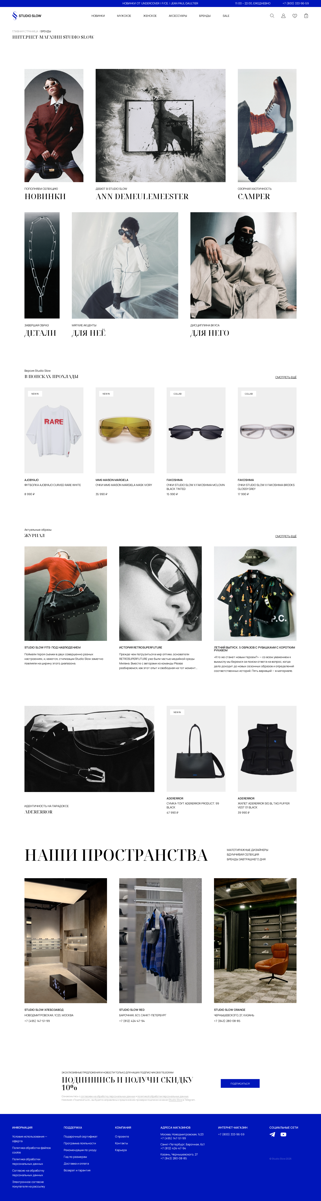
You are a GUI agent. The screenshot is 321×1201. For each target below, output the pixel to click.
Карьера (121, 1150)
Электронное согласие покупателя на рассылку (28, 1184)
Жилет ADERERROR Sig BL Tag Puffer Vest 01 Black (264, 805)
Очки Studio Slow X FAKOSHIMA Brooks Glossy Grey (266, 487)
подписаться (240, 1083)
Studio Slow (175, 1099)
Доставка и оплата (76, 1163)
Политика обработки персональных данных (27, 1161)
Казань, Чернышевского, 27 (179, 1154)
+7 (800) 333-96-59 (296, 3)
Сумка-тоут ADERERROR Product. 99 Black (193, 805)
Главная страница (25, 31)
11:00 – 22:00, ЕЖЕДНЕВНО (252, 3)
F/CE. (165, 3)
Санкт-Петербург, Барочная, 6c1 (182, 1144)
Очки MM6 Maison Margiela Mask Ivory (124, 485)
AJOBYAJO (31, 480)
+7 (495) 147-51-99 (37, 1021)
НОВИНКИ (129, 3)
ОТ (138, 3)
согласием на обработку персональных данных (108, 1096)
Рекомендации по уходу (80, 1150)
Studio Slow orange (229, 1009)
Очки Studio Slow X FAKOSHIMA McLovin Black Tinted (196, 487)
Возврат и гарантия (77, 1170)
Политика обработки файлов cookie (31, 1150)
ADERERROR (38, 812)
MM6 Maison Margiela (112, 480)
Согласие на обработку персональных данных (28, 1172)
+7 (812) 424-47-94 (132, 1021)
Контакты (121, 1143)
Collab (177, 393)
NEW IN (35, 393)
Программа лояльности (80, 1143)
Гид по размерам (75, 1157)
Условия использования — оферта (29, 1138)
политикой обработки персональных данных (162, 1096)
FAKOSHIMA (175, 480)
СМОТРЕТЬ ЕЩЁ (286, 377)
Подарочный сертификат (81, 1136)
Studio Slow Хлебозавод (44, 1009)
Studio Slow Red (132, 1009)
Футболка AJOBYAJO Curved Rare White (52, 485)
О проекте (122, 1136)
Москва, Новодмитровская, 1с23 (182, 1134)
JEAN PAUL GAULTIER (184, 3)
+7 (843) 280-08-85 (227, 1021)
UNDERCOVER (150, 3)
